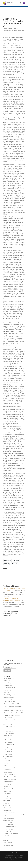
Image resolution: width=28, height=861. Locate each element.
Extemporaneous (9, 826)
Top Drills (6, 722)
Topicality (7, 754)
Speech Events (6, 820)
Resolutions (6, 810)
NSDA (5, 763)
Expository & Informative (11, 833)
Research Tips (7, 791)
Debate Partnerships (9, 779)
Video (5, 692)
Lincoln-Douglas (8, 726)
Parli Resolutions (9, 733)
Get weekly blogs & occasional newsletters (13, 663)
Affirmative (7, 769)
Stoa (5, 765)
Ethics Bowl (6, 803)
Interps (7, 835)
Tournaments (6, 842)
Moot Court (7, 729)
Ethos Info (6, 680)
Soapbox (6, 690)
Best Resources (7, 697)
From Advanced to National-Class (12, 710)
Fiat (6, 747)
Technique (6, 798)
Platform (6, 831)
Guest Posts (17, 30)
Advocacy (7, 739)
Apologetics (8, 824)
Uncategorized (6, 845)
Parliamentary (7, 731)
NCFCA (5, 760)
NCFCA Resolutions (9, 812)
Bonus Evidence (8, 772)
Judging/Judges (8, 784)
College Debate (8, 758)
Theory (4, 840)
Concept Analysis (8, 774)
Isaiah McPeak (8, 28)
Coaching (5, 30)
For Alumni (5, 805)
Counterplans (8, 742)
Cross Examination (9, 777)
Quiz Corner (6, 808)
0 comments (7, 32)
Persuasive (8, 838)
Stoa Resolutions (8, 818)
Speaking (6, 793)
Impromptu (8, 829)
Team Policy (7, 738)
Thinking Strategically (9, 720)
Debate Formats (7, 724)
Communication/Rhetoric (10, 704)
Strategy (22, 30)
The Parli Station (8, 717)
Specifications (8, 751)
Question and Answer (9, 687)
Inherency (7, 749)
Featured (10, 30)
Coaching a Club (8, 701)
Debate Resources (7, 768)
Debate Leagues (7, 756)
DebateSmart (6, 800)
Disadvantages (9, 744)
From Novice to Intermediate (11, 715)
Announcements (7, 678)
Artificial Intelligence (8, 695)
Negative (6, 786)
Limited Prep (7, 822)
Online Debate (8, 788)
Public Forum (7, 735)
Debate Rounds (8, 781)
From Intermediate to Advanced (12, 713)
